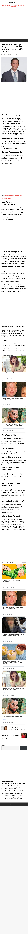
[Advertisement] (14, 24)
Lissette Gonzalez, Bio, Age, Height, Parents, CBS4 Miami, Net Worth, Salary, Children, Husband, (12, 197)
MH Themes (22, 804)
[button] (26, 40)
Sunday (15, 54)
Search (3, 745)
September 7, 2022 (7, 54)
